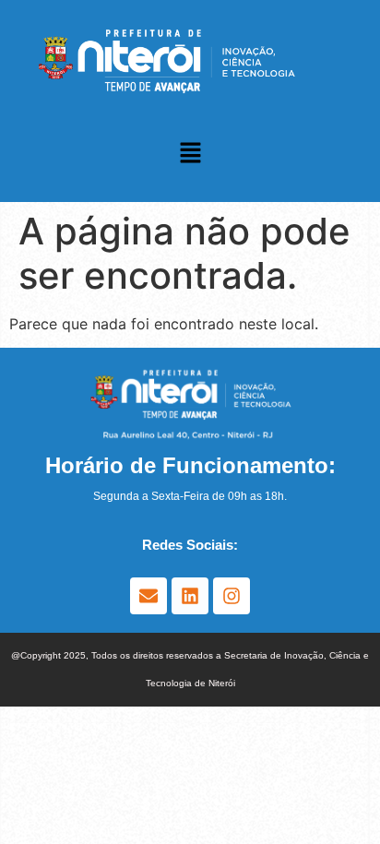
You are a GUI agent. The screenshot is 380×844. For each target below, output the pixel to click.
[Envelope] (148, 595)
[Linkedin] (190, 595)
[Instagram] (231, 595)
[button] (190, 153)
